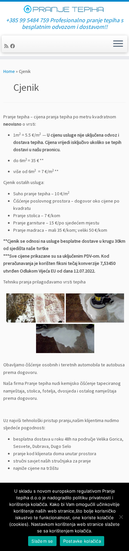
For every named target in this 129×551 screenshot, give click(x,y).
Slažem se (42, 541)
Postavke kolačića (82, 541)
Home (9, 71)
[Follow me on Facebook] (13, 46)
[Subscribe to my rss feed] (7, 46)
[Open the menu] (118, 44)
